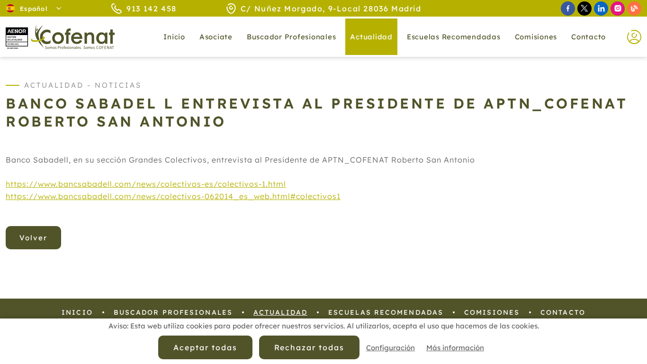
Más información (455, 347)
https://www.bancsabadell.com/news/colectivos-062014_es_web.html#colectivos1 (173, 196)
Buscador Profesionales (291, 36)
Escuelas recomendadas (454, 36)
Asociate (216, 36)
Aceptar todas (205, 347)
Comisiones (536, 36)
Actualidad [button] (371, 36)
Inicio (174, 36)
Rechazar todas (309, 347)
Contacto (588, 36)
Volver (33, 237)
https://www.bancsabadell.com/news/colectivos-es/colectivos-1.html (146, 184)
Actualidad (280, 312)
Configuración (390, 347)
